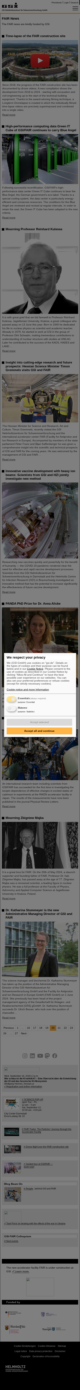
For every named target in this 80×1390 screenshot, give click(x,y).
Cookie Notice (35, 668)
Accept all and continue (39, 730)
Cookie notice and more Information (28, 689)
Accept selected (39, 722)
